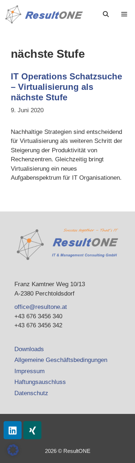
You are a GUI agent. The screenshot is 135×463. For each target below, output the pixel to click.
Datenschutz (31, 393)
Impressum (29, 371)
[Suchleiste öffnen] (106, 14)
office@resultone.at (40, 306)
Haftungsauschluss (40, 382)
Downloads (29, 349)
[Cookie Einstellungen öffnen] (13, 453)
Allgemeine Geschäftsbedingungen (60, 360)
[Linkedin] (13, 430)
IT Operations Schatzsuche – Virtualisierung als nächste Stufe (66, 86)
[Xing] (32, 430)
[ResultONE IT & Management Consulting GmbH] (46, 14)
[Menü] (125, 14)
